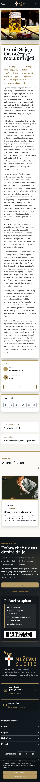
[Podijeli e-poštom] (28, 405)
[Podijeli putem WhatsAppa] (11, 405)
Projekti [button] (5, 732)
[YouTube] (20, 753)
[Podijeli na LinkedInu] (17, 405)
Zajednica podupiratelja (20, 591)
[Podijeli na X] (23, 405)
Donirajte (20, 585)
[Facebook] (32, 753)
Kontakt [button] (5, 744)
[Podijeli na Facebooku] (5, 405)
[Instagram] (26, 753)
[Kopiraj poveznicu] (34, 405)
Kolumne (20, 387)
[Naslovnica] (20, 4)
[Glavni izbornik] (3, 3)
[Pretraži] (36, 4)
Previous (2, 468)
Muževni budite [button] (9, 721)
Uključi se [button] (6, 738)
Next (38, 468)
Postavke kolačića (21, 773)
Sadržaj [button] (5, 726)
